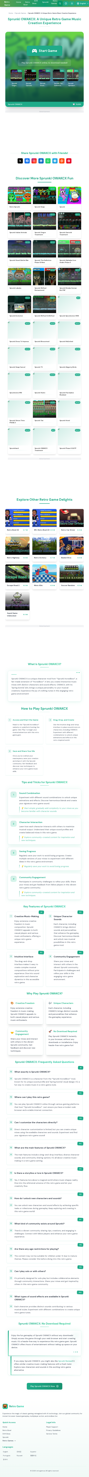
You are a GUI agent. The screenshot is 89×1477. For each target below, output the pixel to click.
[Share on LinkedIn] (41, 160)
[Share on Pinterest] (68, 160)
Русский (19, 1456)
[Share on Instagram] (34, 160)
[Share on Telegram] (55, 160)
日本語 (19, 1452)
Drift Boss (6, 1434)
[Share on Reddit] (61, 160)
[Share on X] (20, 160)
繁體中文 (33, 1456)
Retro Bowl (27, 3)
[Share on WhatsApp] (48, 160)
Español (33, 1452)
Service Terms (51, 1434)
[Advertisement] (44, 128)
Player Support (52, 1427)
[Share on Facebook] (27, 160)
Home (18, 2)
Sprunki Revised (65, 1361)
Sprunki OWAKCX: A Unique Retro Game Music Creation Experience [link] (52, 13)
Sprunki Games (20, 13)
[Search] (60, 3)
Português (6, 1456)
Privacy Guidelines (53, 1430)
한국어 (5, 1459)
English (5, 1452)
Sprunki (45, 2)
